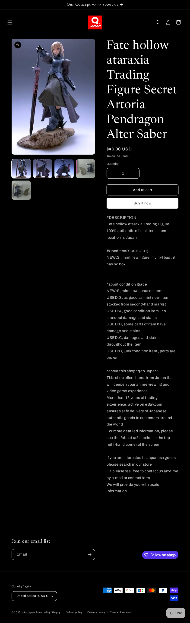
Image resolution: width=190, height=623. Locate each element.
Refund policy (74, 612)
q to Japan (28, 612)
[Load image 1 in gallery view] (21, 168)
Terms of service (120, 612)
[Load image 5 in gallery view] (21, 190)
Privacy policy (96, 612)
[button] (10, 22)
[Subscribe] (90, 554)
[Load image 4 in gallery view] (85, 168)
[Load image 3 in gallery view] (64, 168)
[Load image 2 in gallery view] (42, 168)
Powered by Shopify (48, 612)
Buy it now (143, 203)
